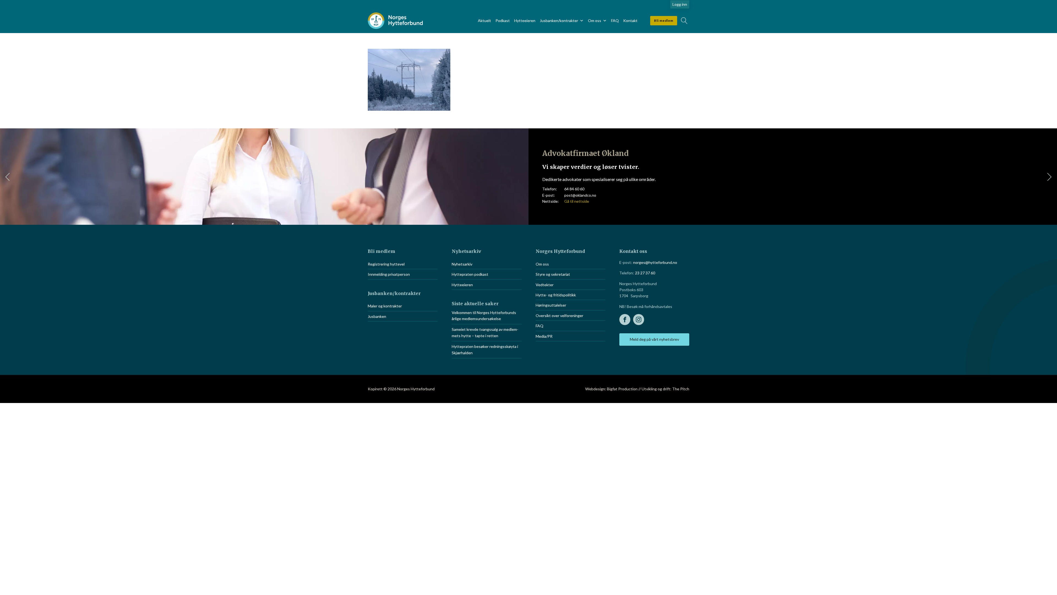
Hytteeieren (524, 20)
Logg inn (679, 4)
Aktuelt (484, 20)
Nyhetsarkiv (462, 264)
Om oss (594, 20)
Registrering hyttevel (386, 264)
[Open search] (684, 20)
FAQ (615, 20)
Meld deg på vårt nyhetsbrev (654, 339)
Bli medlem (663, 20)
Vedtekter (545, 284)
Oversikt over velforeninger (559, 315)
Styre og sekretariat (553, 274)
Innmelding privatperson (389, 274)
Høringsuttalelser (551, 305)
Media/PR (544, 336)
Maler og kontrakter (385, 306)
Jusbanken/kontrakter (559, 20)
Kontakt (630, 20)
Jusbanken (377, 316)
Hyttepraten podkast (470, 274)
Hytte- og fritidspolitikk (556, 295)
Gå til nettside (576, 201)
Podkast (502, 20)
